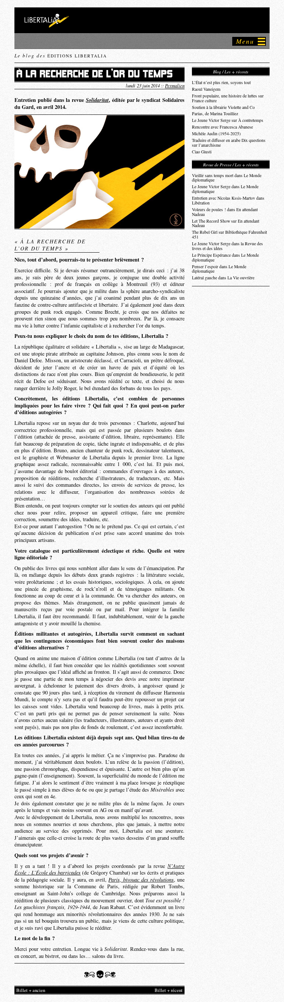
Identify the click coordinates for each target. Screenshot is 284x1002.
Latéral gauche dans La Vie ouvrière (223, 277)
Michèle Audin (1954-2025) (216, 133)
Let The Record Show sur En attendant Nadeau (225, 223)
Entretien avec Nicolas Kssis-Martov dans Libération (228, 200)
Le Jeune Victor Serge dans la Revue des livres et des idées (227, 246)
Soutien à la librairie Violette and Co (223, 107)
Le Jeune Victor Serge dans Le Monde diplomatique (225, 189)
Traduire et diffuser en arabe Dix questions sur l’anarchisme (229, 142)
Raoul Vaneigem (206, 89)
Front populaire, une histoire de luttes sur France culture (228, 98)
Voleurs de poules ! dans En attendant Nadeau (225, 212)
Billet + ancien (30, 990)
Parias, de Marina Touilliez (215, 113)
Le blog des (60, 55)
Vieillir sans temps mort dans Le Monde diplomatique (226, 178)
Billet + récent (169, 990)
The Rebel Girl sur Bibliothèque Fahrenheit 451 (229, 234)
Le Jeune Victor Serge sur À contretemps (227, 120)
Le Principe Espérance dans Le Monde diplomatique (225, 257)
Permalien (175, 85)
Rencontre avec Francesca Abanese (222, 127)
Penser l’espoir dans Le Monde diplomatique (219, 269)
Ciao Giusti (202, 151)
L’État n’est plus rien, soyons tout (221, 82)
